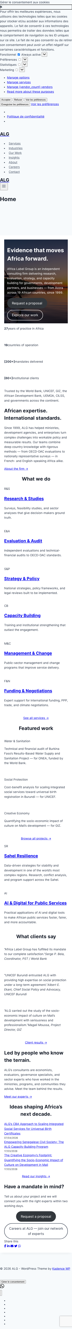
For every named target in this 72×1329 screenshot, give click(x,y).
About (13, 162)
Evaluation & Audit (23, 540)
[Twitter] (15, 1246)
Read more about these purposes (30, 91)
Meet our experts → (18, 1096)
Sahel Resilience (21, 855)
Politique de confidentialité (25, 116)
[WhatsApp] (19, 1246)
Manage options (18, 77)
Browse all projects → (36, 838)
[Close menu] (1, 1293)
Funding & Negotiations (28, 690)
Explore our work (25, 315)
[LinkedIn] (8, 1246)
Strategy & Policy (21, 578)
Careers (14, 167)
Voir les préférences (36, 99)
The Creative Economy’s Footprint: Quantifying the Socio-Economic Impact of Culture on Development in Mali (33, 1160)
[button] (36, 7)
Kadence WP (61, 1268)
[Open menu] (4, 186)
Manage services (19, 82)
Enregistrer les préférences (15, 104)
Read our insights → (36, 1176)
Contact (14, 172)
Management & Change (28, 653)
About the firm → (16, 468)
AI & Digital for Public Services (35, 902)
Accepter (5, 99)
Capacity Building (22, 615)
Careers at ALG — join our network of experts (36, 1231)
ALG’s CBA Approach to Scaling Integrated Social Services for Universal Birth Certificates (34, 1128)
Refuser (18, 99)
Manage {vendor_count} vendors (30, 87)
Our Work (15, 153)
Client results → (36, 1042)
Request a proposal (27, 303)
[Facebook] (5, 1246)
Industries (16, 148)
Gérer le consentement (12, 1281)
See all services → (36, 718)
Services (15, 143)
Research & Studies (24, 498)
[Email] (11, 1246)
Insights (14, 157)
